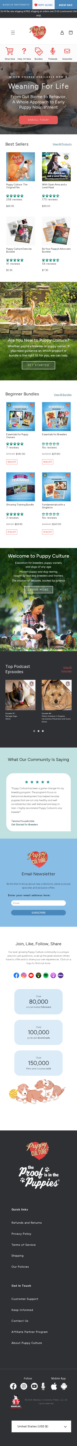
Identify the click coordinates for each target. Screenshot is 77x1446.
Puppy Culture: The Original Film (16, 186)
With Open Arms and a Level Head (54, 186)
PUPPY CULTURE (45, 5)
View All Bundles (63, 394)
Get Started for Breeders (13, 824)
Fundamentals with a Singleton (53, 506)
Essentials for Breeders (54, 434)
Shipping (17, 1255)
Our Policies (20, 1266)
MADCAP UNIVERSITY (16, 4)
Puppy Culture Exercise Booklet (19, 250)
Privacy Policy (21, 1233)
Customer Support (24, 1299)
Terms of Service (23, 1244)
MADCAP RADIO (66, 5)
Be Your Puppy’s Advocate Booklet (56, 250)
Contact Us (19, 1321)
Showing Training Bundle (20, 504)
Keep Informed (22, 1310)
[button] (34, 731)
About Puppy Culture (26, 1343)
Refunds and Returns (26, 1222)
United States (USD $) (32, 1426)
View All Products (62, 144)
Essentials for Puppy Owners (17, 436)
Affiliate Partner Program (29, 1332)
